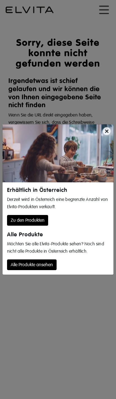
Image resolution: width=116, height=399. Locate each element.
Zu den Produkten (27, 220)
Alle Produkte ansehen (32, 265)
